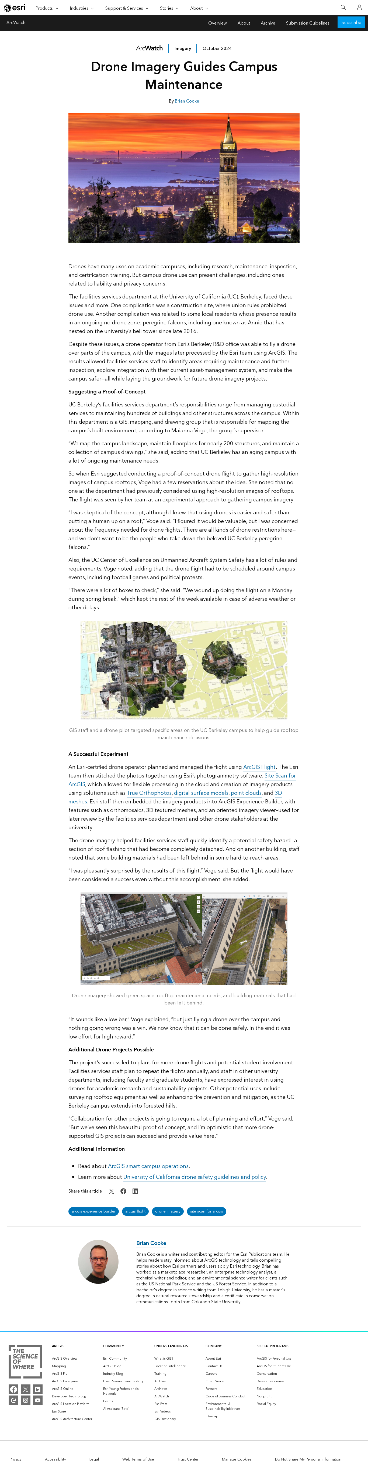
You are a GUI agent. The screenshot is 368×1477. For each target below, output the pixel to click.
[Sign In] (359, 7)
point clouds (246, 793)
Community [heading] (113, 1346)
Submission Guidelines (307, 23)
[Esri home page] (15, 8)
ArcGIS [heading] (58, 1346)
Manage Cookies (237, 1459)
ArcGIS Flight (259, 767)
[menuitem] (73, 1359)
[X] (25, 1389)
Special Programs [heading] (273, 1346)
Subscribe (351, 22)
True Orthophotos (149, 793)
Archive (268, 23)
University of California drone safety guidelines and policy (194, 1177)
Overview (217, 23)
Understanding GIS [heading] (171, 1346)
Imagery (183, 48)
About (244, 23)
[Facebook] (13, 1389)
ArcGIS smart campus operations (148, 1166)
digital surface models (201, 793)
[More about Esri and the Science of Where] (25, 1362)
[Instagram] (25, 1400)
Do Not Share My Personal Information (308, 1459)
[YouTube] (38, 1400)
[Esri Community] (13, 1400)
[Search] (343, 7)
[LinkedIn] (38, 1389)
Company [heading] (214, 1346)
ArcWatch (15, 23)
